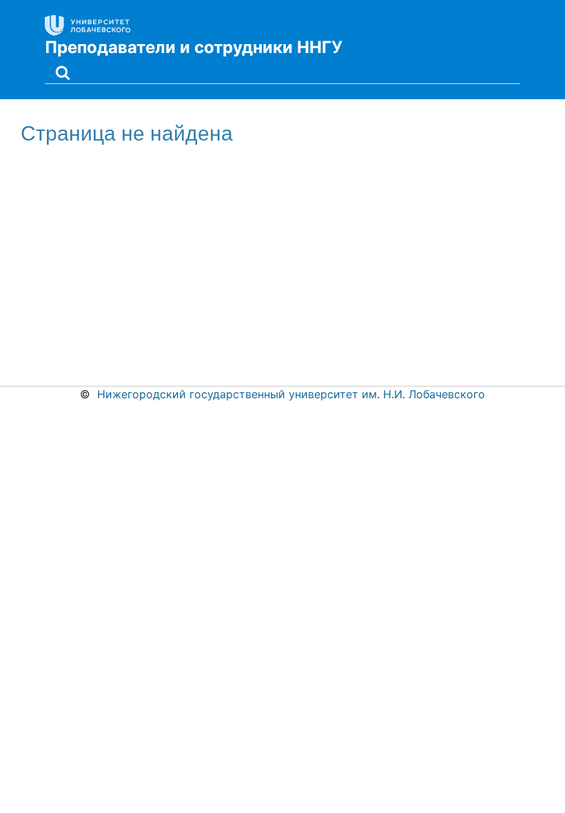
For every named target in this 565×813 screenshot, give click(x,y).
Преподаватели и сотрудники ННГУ (193, 47)
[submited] (62, 71)
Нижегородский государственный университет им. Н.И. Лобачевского (291, 394)
